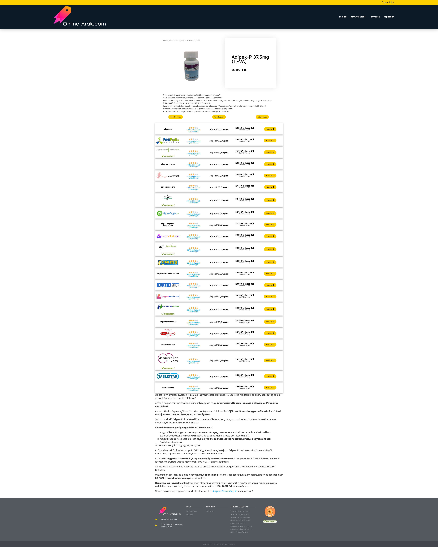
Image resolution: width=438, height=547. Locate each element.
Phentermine (174, 41)
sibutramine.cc (168, 388)
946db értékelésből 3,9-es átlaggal (193, 237)
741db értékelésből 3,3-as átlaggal (193, 346)
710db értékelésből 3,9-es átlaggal (193, 378)
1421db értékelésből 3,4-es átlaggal (193, 130)
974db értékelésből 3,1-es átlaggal (193, 226)
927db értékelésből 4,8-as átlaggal (193, 250)
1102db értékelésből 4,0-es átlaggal (193, 165)
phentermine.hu (168, 164)
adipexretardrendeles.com (168, 273)
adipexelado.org (168, 187)
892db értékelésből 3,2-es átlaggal (193, 275)
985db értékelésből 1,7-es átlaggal (193, 215)
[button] (388, 2)
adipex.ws (168, 129)
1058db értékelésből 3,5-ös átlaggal (193, 177)
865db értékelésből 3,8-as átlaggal (193, 286)
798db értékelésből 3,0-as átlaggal (193, 323)
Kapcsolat (389, 16)
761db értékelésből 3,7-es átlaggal (193, 335)
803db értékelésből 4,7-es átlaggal (193, 310)
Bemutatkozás (358, 16)
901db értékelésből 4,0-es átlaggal (193, 263)
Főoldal (343, 16)
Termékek (375, 16)
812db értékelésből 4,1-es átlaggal (193, 298)
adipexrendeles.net (168, 322)
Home (165, 41)
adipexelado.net (168, 345)
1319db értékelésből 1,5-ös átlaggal (193, 142)
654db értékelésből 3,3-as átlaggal (193, 389)
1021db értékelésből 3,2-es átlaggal (193, 188)
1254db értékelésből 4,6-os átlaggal (193, 154)
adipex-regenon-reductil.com (168, 225)
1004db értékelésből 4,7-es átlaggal (193, 201)
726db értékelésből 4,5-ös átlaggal (193, 362)
